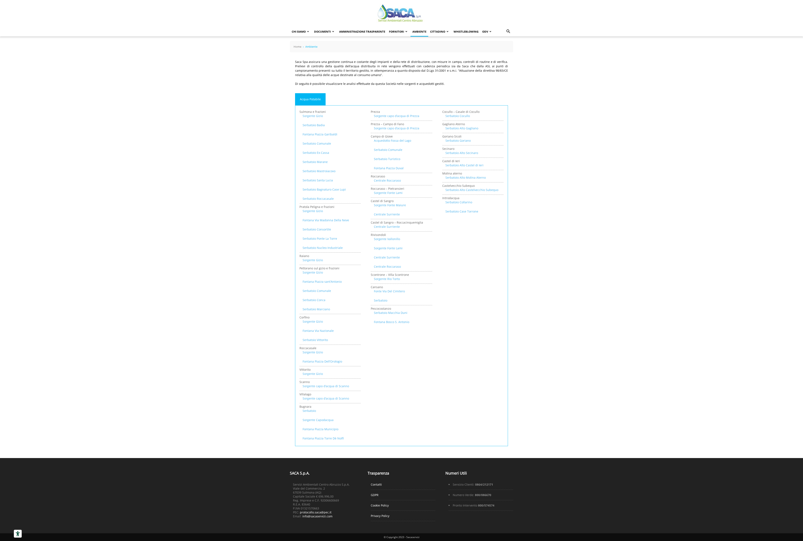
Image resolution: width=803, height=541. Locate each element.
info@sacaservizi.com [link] (317, 516)
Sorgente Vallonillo (387, 239)
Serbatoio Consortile (317, 229)
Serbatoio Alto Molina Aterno (465, 177)
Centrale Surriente (387, 214)
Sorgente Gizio (313, 116)
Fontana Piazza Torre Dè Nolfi (323, 438)
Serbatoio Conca (314, 300)
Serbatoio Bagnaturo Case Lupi (324, 189)
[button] (508, 32)
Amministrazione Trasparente (362, 31)
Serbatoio (309, 411)
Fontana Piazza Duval (389, 168)
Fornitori (396, 31)
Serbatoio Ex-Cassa (316, 153)
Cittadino (437, 31)
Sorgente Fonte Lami (388, 193)
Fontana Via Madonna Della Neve (326, 220)
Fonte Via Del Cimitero (389, 291)
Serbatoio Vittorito (315, 340)
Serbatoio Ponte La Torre (320, 239)
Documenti (322, 31)
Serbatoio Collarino (458, 202)
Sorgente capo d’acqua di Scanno (326, 386)
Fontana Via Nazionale (318, 331)
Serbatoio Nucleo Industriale (323, 248)
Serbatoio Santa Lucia (318, 180)
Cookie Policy (380, 505)
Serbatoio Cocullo (457, 116)
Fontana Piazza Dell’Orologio (322, 361)
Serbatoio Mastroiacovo (319, 171)
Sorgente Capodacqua (318, 420)
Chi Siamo (299, 31)
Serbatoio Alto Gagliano (461, 128)
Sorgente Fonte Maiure (390, 205)
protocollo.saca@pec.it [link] (315, 512)
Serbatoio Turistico (387, 159)
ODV (485, 31)
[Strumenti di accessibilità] (18, 534)
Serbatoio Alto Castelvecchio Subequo (471, 190)
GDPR (374, 495)
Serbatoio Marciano (316, 309)
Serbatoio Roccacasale (318, 199)
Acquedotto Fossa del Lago (392, 141)
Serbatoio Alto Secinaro (461, 153)
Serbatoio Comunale (317, 143)
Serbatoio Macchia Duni (390, 313)
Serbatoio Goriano (458, 141)
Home (297, 46)
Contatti (376, 484)
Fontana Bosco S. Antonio (391, 322)
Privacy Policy (380, 516)
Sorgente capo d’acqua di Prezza (396, 116)
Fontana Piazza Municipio (320, 429)
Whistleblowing (466, 31)
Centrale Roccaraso (387, 180)
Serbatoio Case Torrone (461, 211)
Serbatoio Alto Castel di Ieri (464, 165)
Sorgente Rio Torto (387, 279)
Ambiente (419, 31)
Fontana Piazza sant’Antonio (322, 282)
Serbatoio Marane (315, 162)
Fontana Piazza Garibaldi (320, 134)
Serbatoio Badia (314, 125)
